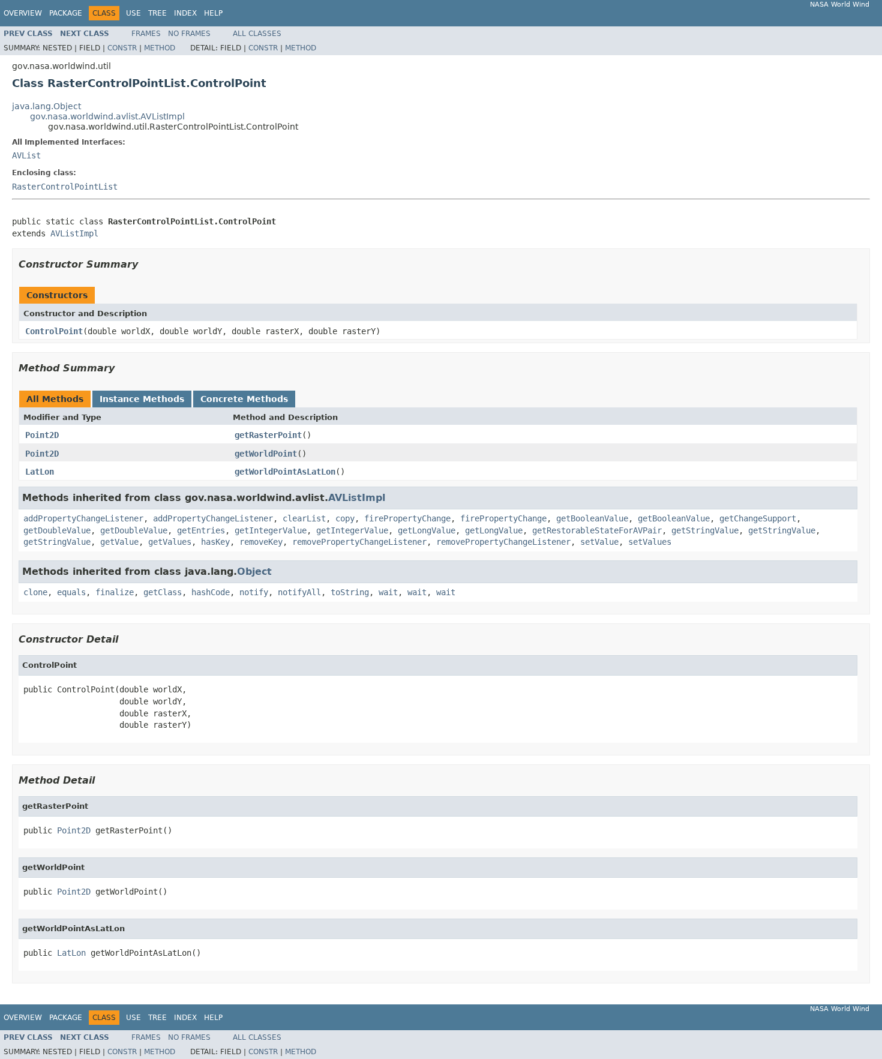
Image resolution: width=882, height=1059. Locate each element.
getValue (119, 542)
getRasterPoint (268, 435)
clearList (304, 518)
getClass (162, 592)
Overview (23, 13)
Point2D (42, 435)
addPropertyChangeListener (83, 518)
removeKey (261, 542)
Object (254, 571)
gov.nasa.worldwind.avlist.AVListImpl (107, 116)
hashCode (210, 592)
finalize (114, 592)
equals (71, 592)
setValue (599, 542)
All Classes (257, 33)
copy (345, 518)
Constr (122, 48)
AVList (26, 155)
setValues (649, 542)
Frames (146, 33)
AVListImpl (74, 233)
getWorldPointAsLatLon (285, 471)
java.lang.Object (46, 106)
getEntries (201, 530)
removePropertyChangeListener (359, 542)
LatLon (39, 471)
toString (350, 592)
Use (133, 13)
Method (159, 48)
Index (185, 13)
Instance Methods (142, 399)
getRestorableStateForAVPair (597, 530)
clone (35, 592)
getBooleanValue (592, 518)
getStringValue (705, 530)
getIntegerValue (271, 530)
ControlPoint (54, 331)
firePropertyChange (407, 518)
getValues (169, 542)
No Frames (189, 33)
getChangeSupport (757, 518)
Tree (157, 13)
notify (253, 592)
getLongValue (426, 530)
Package (65, 13)
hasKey (215, 542)
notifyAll (299, 592)
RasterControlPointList (65, 186)
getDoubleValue (57, 530)
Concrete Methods (244, 399)
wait (388, 592)
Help (213, 13)
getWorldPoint (266, 453)
